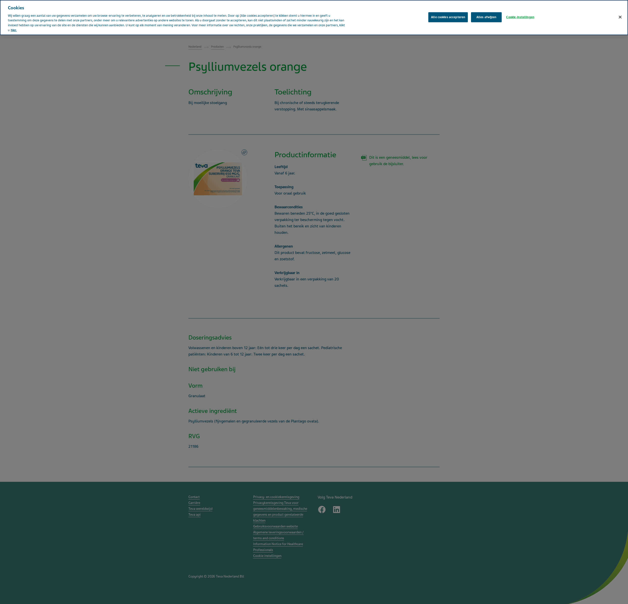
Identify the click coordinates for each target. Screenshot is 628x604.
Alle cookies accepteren (448, 17)
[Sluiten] (620, 17)
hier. (14, 30)
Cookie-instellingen (520, 17)
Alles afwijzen (486, 17)
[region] (314, 17)
